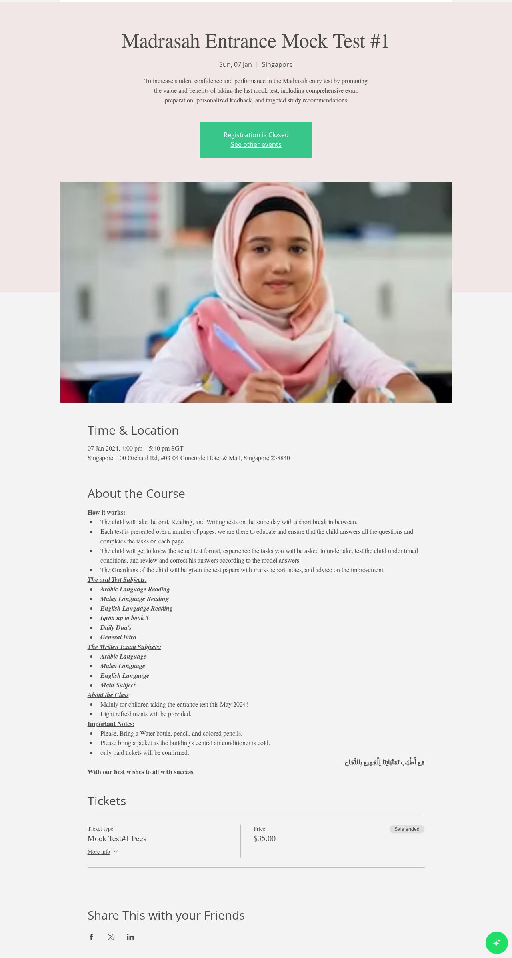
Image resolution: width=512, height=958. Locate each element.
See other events (256, 144)
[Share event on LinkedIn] (130, 937)
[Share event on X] (111, 937)
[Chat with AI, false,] (497, 943)
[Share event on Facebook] (91, 937)
